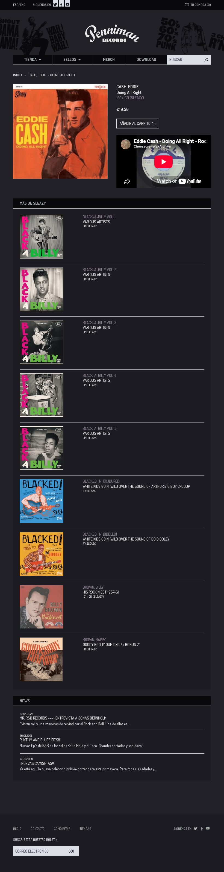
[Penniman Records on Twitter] (55, 3)
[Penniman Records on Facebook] (61, 3)
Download (146, 59)
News (25, 700)
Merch (109, 59)
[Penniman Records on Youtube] (67, 3)
